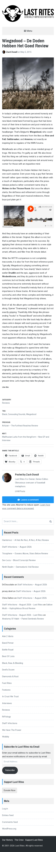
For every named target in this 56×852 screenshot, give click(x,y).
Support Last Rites (34, 840)
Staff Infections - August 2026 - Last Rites (22, 604)
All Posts (21, 491)
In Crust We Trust (10, 696)
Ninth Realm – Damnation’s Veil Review (20, 567)
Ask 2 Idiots (7, 636)
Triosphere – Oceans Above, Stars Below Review (25, 553)
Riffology (6, 716)
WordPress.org (9, 828)
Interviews (7, 703)
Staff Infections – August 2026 (17, 547)
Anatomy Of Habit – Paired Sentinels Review (23, 618)
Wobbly (5, 736)
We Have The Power (11, 730)
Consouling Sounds (16, 414)
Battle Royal (7, 649)
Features (6, 690)
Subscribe (10, 770)
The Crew (19, 840)
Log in (5, 808)
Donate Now (9, 790)
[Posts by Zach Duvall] (4, 52)
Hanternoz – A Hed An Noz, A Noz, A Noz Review (25, 540)
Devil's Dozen (8, 669)
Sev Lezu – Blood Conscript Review (19, 560)
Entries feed (7, 815)
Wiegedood (31, 414)
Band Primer (8, 643)
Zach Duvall (12, 52)
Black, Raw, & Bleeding (12, 663)
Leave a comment (29, 499)
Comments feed (10, 822)
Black (4, 414)
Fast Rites (7, 683)
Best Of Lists (8, 656)
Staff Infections (9, 723)
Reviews (6, 403)
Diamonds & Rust (10, 676)
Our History (7, 840)
